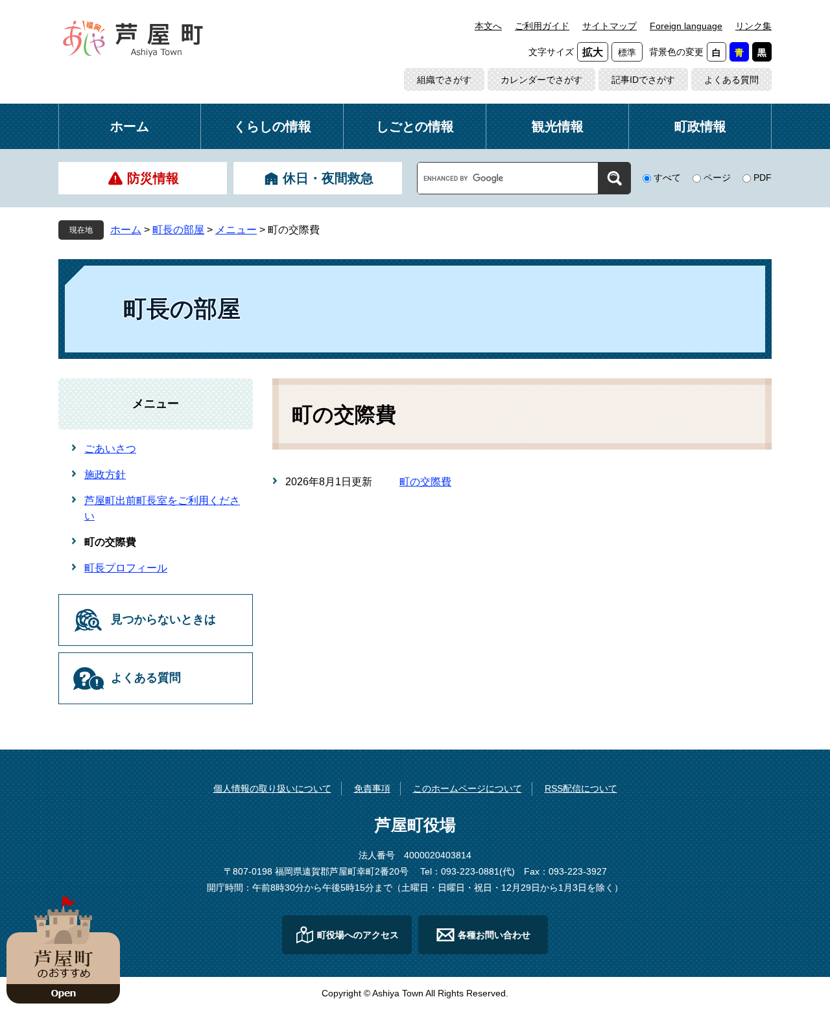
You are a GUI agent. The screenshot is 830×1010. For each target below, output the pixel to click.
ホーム (129, 126)
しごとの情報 (415, 126)
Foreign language (686, 26)
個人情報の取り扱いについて (272, 788)
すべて (667, 177)
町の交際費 (425, 481)
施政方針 (105, 474)
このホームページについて (467, 788)
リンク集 (753, 26)
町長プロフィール (125, 567)
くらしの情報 (272, 126)
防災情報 (153, 178)
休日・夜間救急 (328, 178)
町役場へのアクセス (358, 935)
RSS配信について (581, 788)
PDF (762, 177)
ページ (717, 177)
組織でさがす (444, 80)
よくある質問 (731, 80)
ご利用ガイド (542, 26)
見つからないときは (163, 619)
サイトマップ (609, 26)
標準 (627, 52)
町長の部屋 (178, 229)
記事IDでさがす (643, 80)
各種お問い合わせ (494, 935)
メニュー (236, 229)
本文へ (488, 26)
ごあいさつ (110, 448)
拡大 (592, 52)
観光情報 (558, 126)
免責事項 (372, 788)
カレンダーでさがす (541, 80)
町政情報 (700, 126)
